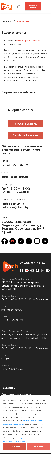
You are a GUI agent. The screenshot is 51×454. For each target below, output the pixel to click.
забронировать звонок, (28, 40)
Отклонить (14, 446)
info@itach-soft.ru (14, 176)
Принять (38, 446)
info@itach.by (9, 358)
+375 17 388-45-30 (12, 368)
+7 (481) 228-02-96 (15, 165)
